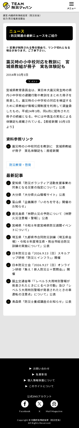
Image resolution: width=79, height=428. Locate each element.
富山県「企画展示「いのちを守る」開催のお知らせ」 (41, 204)
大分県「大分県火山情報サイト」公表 (38, 194)
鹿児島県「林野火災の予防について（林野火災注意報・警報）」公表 (41, 216)
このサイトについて (41, 386)
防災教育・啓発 (20, 164)
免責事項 (41, 374)
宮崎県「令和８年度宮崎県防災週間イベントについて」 (41, 227)
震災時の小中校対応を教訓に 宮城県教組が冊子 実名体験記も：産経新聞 (41, 148)
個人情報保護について (41, 380)
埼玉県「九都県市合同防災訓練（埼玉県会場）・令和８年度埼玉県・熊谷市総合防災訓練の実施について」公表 (41, 241)
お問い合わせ (41, 368)
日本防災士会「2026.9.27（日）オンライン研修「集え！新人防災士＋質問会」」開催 (41, 269)
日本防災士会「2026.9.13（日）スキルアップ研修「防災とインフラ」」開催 (41, 255)
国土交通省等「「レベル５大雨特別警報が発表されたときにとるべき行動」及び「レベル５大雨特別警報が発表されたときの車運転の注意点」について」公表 (41, 287)
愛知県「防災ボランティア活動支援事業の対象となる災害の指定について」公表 (41, 185)
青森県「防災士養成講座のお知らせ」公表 (41, 301)
